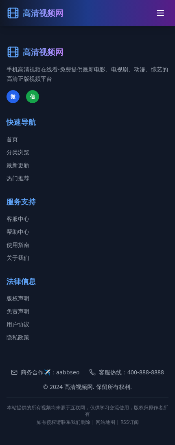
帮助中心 (18, 231)
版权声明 (18, 298)
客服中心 (18, 218)
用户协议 (18, 324)
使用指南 (18, 244)
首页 (12, 139)
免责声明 (18, 311)
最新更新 (18, 165)
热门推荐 (18, 178)
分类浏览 (18, 152)
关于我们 (18, 257)
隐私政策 (18, 337)
